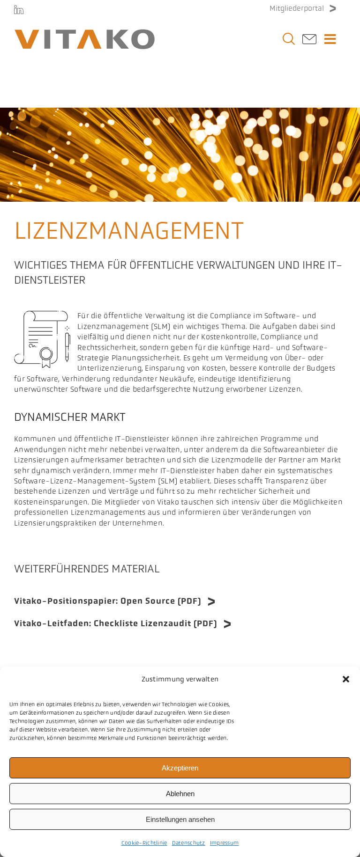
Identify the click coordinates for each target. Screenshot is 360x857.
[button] (346, 679)
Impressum (224, 843)
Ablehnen (180, 794)
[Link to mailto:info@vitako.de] (309, 41)
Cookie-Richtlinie (144, 843)
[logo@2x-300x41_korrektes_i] (84, 33)
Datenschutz (188, 843)
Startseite (26, 91)
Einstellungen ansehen (180, 819)
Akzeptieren (180, 768)
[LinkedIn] (18, 9)
